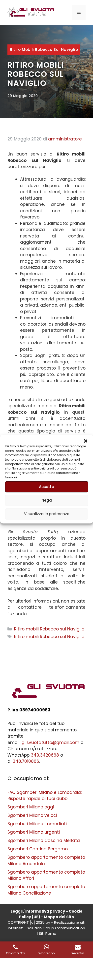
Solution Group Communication (56, 928)
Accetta (46, 486)
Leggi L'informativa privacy (38, 911)
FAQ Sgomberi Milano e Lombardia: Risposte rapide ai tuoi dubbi (44, 795)
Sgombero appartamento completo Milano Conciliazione (46, 890)
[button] (85, 440)
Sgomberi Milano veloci (32, 815)
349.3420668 (45, 755)
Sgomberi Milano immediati (37, 824)
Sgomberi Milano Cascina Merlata (43, 840)
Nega (46, 500)
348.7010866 (26, 761)
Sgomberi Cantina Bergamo (37, 849)
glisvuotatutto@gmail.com (50, 742)
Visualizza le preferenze (46, 513)
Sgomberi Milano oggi (30, 807)
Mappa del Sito (59, 916)
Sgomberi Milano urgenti (33, 832)
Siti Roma (47, 933)
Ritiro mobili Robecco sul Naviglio (44, 49)
